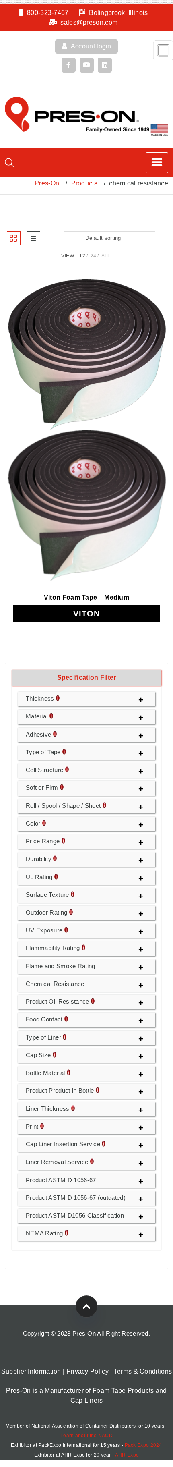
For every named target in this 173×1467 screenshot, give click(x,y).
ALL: (106, 256)
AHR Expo (127, 1455)
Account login (90, 46)
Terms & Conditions (143, 1371)
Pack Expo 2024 (143, 1445)
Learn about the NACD (86, 1435)
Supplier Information (31, 1371)
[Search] (9, 163)
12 (82, 256)
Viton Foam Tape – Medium (86, 597)
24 (94, 256)
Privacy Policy (87, 1371)
